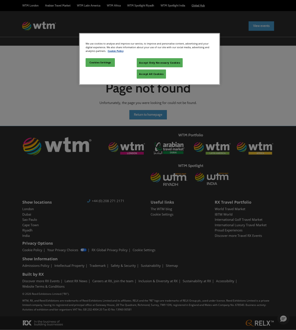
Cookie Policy (116, 51)
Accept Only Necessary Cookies (159, 62)
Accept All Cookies (151, 74)
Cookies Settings (100, 62)
